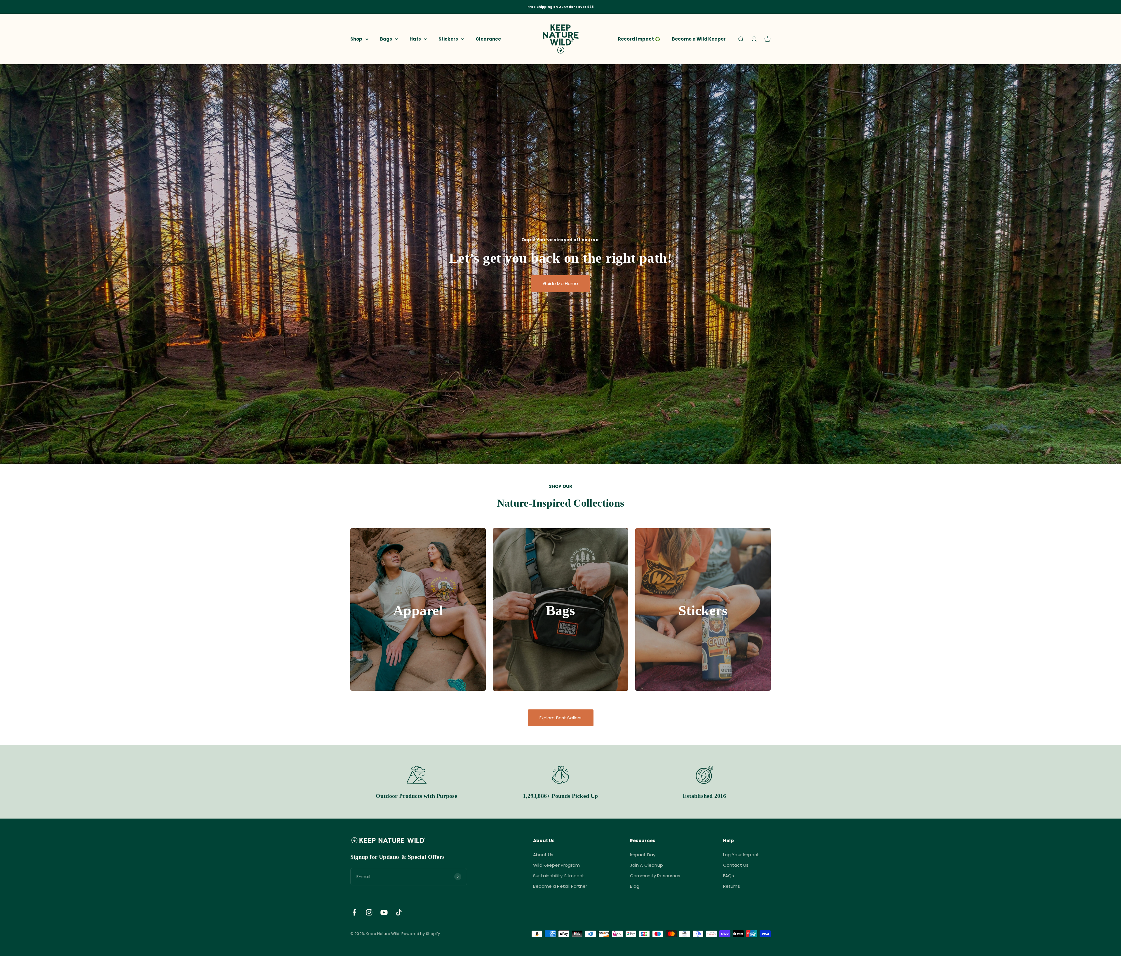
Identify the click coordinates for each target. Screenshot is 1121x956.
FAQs (728, 876)
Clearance (488, 39)
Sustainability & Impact (558, 876)
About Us (543, 855)
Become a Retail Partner (560, 886)
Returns (731, 886)
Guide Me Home (560, 283)
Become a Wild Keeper (699, 39)
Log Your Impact (741, 855)
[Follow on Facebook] (354, 912)
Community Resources (655, 876)
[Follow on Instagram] (369, 912)
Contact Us (736, 865)
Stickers (448, 39)
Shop (356, 39)
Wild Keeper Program (556, 865)
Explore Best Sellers (560, 718)
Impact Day (643, 855)
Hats (415, 39)
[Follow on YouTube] (384, 912)
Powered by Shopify (420, 933)
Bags (386, 39)
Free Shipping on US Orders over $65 (560, 6)
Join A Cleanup (646, 865)
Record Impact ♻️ (639, 39)
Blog (635, 886)
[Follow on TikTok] (399, 912)
